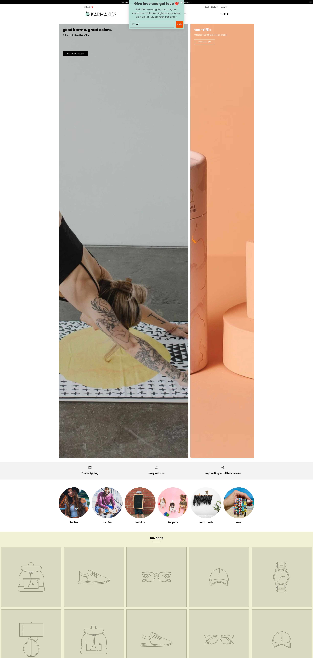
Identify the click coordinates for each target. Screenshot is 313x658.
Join (179, 24)
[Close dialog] (182, 2)
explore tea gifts (204, 42)
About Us (224, 7)
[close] (310, 2)
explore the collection (75, 53)
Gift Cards (214, 7)
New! (207, 7)
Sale (184, 14)
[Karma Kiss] (101, 13)
